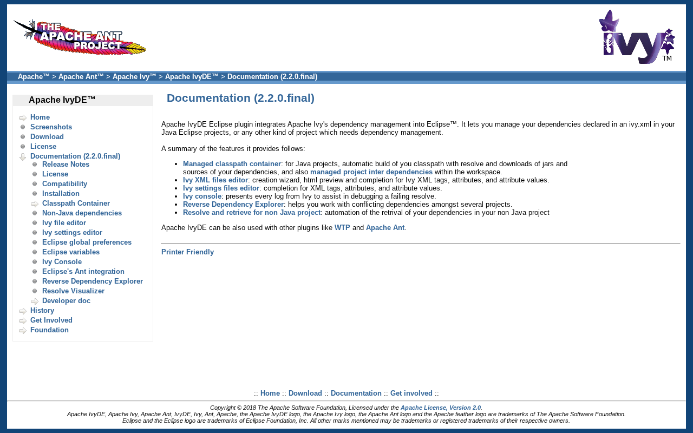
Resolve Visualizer (73, 291)
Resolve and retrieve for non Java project (252, 212)
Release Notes (65, 164)
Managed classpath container (232, 164)
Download (47, 137)
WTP (342, 228)
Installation (61, 193)
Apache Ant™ (81, 77)
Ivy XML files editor (215, 180)
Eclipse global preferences (87, 242)
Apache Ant (385, 228)
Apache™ (34, 77)
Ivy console (202, 196)
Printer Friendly (187, 252)
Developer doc (66, 301)
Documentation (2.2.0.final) (272, 77)
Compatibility (64, 184)
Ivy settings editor (72, 232)
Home (40, 117)
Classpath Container (76, 203)
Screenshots (51, 127)
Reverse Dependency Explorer (92, 281)
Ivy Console (62, 262)
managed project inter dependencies (371, 172)
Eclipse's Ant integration (83, 271)
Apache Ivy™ (134, 77)
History (42, 310)
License (43, 146)
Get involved (411, 393)
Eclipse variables (71, 252)
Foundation (49, 330)
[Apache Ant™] (83, 58)
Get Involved (51, 320)
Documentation (356, 393)
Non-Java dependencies (82, 213)
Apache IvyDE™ (192, 77)
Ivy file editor (64, 223)
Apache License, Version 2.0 (441, 407)
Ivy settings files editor (221, 188)
